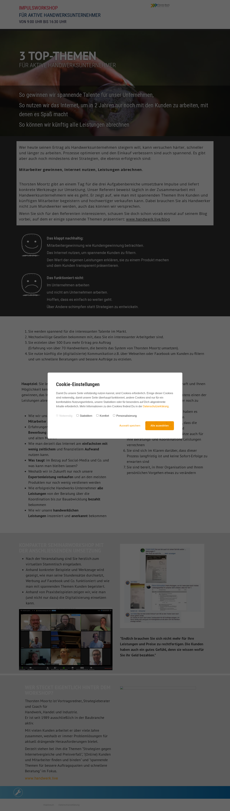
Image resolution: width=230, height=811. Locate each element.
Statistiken (86, 415)
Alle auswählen (160, 425)
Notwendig (65, 415)
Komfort (104, 415)
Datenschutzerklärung (156, 406)
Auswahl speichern (129, 425)
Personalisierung (126, 415)
